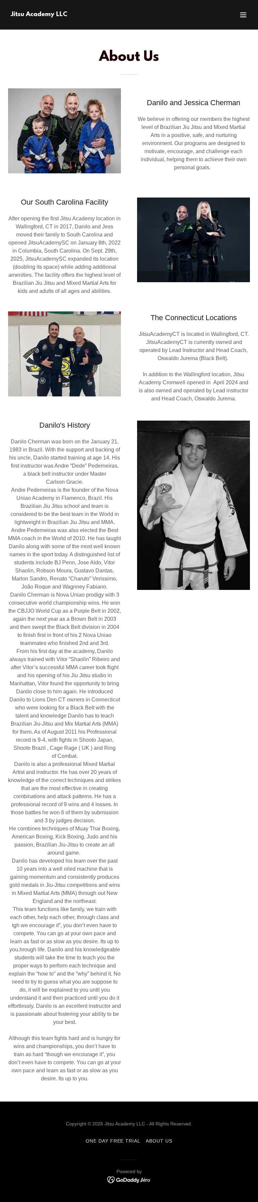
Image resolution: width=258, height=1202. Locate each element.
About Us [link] (159, 1141)
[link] (39, 14)
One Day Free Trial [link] (113, 1141)
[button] (243, 15)
